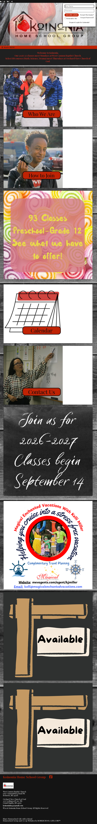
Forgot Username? (87, 15)
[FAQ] (8, 1)
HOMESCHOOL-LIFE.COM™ (48, 821)
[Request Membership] (4, 1)
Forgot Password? (87, 17)
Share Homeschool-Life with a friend (17, 819)
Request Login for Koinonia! (79, 22)
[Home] (1, 1)
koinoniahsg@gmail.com (13, 805)
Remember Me (71, 18)
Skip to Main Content (59, 808)
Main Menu (9, 47)
